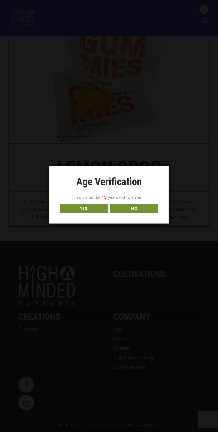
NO (134, 208)
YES (84, 208)
